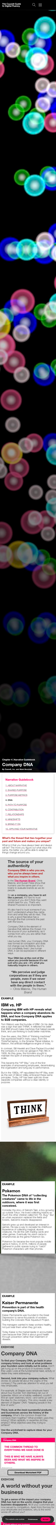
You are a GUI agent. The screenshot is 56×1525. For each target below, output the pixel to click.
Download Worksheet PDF (28, 1472)
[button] (40, 5)
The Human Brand (24, 880)
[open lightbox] (28, 1114)
